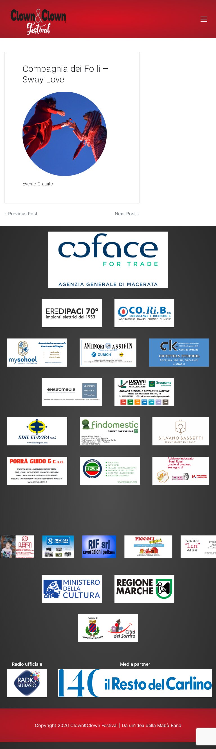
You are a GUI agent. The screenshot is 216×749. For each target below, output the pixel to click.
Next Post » (127, 213)
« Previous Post (20, 213)
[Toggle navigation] (204, 19)
